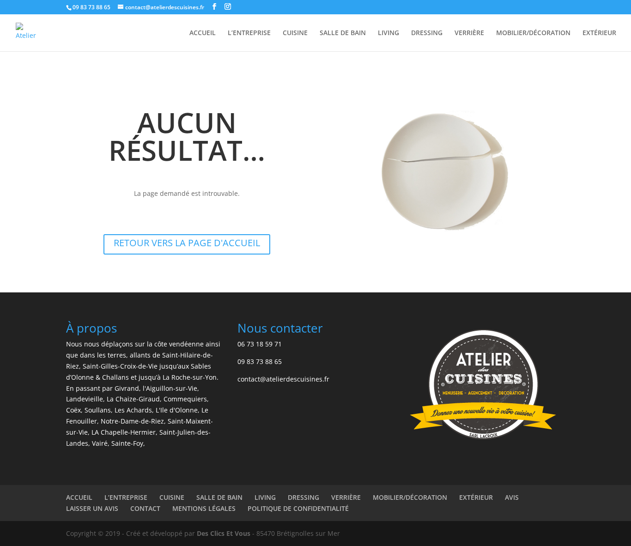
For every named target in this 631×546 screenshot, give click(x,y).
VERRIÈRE (469, 33)
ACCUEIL (202, 33)
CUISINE (295, 33)
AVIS (512, 497)
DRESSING (427, 33)
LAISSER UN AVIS (92, 508)
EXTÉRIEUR (599, 33)
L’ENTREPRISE (249, 33)
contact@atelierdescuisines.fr (283, 379)
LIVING (388, 33)
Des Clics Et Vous (223, 533)
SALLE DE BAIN (343, 33)
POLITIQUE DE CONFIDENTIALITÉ (298, 508)
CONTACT (145, 508)
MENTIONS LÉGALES (204, 508)
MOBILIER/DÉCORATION (533, 33)
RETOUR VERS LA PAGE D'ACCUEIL (187, 243)
